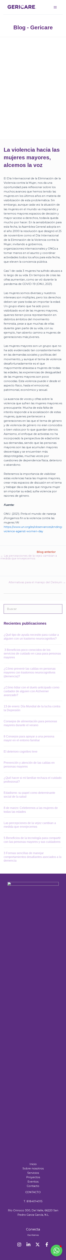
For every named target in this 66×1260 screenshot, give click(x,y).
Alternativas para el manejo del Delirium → (37, 582)
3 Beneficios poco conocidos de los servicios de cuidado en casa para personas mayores (32, 653)
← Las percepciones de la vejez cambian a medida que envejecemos (28, 557)
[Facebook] (46, 1244)
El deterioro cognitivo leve (20, 751)
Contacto (33, 1186)
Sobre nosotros (33, 1168)
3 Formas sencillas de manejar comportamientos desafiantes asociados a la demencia (32, 857)
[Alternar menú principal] (55, 7)
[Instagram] (19, 1244)
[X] (37, 1244)
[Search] (57, 609)
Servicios (33, 1173)
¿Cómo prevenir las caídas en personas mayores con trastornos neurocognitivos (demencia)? (30, 672)
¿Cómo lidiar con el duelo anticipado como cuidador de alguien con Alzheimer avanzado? (31, 691)
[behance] (28, 1244)
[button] (56, 1250)
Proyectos (33, 1177)
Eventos (32, 1181)
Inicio (33, 1164)
